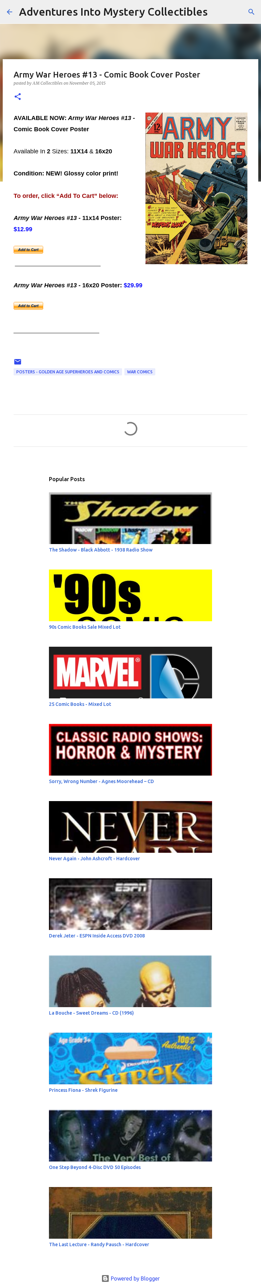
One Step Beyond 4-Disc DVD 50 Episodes (95, 1167)
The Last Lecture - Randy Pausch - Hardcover (99, 1244)
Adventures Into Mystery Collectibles (113, 11)
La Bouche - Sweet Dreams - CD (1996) (91, 1013)
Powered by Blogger (134, 1278)
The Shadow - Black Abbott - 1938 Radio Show (101, 550)
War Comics (140, 372)
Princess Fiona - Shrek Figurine (83, 1090)
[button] (18, 97)
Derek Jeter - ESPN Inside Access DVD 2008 (97, 935)
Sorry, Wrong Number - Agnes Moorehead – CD (101, 781)
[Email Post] (18, 364)
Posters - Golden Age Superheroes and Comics (67, 372)
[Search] (217, 12)
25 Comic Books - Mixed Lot (80, 704)
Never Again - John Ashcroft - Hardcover (94, 858)
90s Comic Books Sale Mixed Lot (85, 627)
